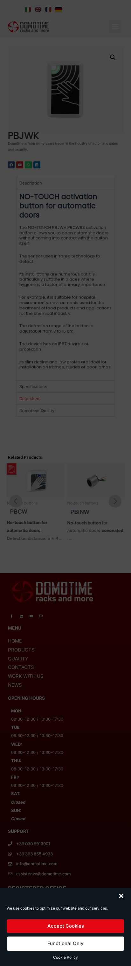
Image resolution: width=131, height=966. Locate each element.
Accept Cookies (65, 926)
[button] (121, 896)
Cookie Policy (65, 957)
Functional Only (65, 943)
